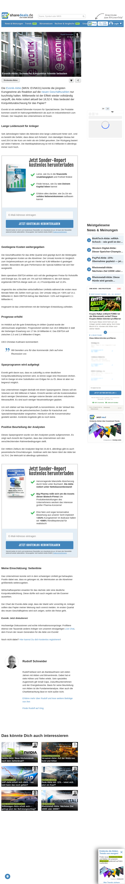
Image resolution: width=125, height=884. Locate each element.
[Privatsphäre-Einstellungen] (7, 876)
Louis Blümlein (25, 768)
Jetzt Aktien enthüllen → (105, 393)
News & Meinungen (14, 23)
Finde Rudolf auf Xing (33, 708)
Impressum (107, 407)
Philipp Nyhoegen (24, 744)
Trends (28, 23)
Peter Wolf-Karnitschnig (62, 744)
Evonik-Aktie (13, 88)
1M (107, 108)
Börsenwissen (46, 23)
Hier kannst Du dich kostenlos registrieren (40, 639)
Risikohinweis (94, 408)
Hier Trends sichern (112, 882)
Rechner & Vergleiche (64, 23)
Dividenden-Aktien (11, 80)
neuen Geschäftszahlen (55, 91)
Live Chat (69, 629)
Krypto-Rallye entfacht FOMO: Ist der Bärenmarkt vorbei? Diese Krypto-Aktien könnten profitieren (105, 316)
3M (103, 108)
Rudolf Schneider (67, 34)
